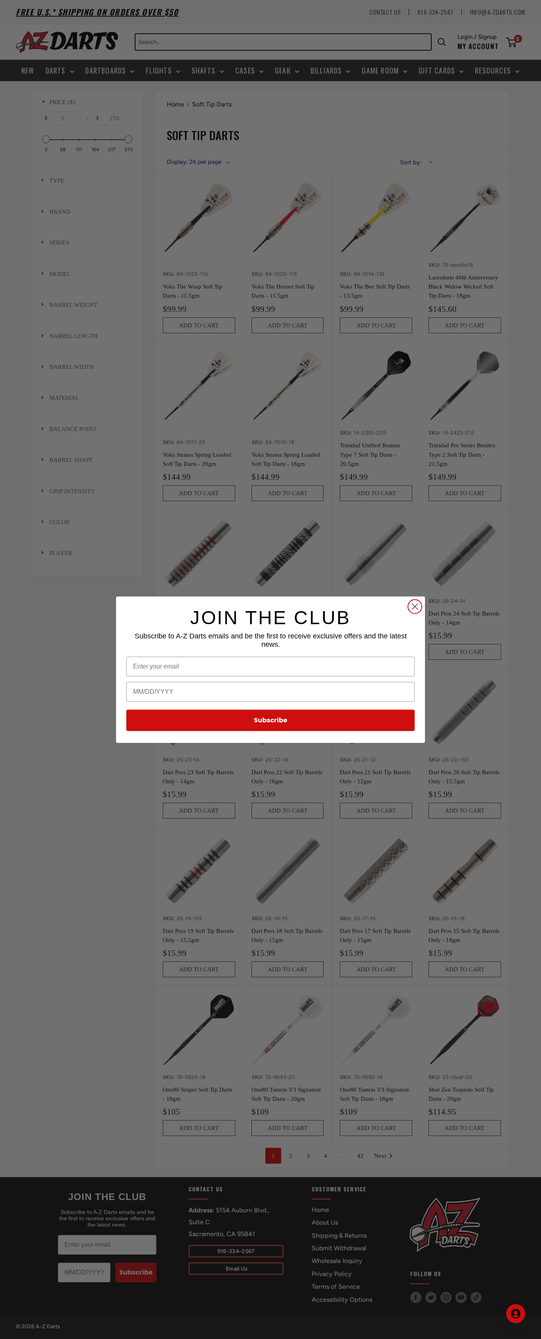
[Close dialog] (415, 606)
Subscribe (270, 720)
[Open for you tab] (515, 1313)
